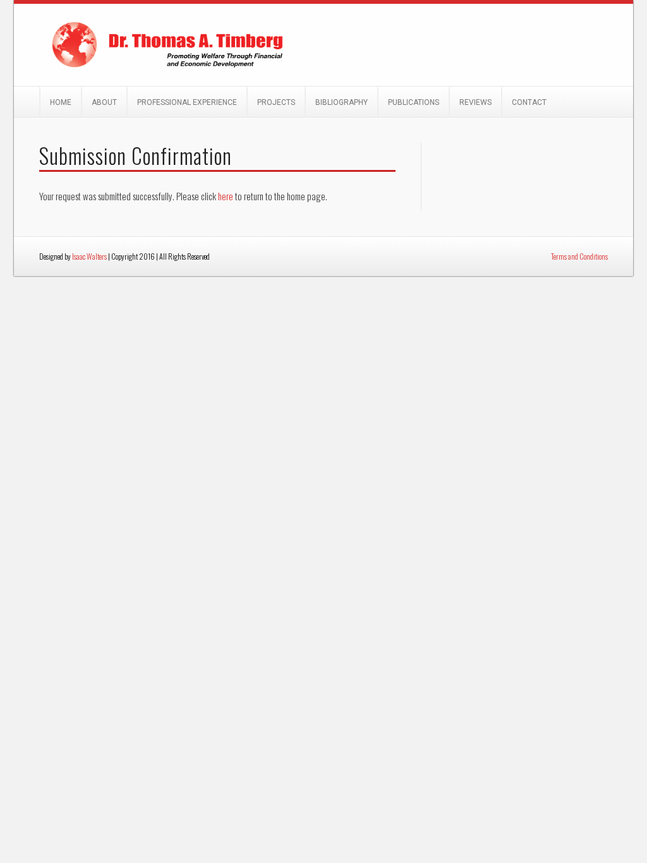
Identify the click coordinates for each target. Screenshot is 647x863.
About (104, 102)
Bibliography (341, 102)
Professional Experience (187, 102)
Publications (413, 102)
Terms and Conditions (579, 256)
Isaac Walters (89, 256)
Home (60, 102)
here (225, 196)
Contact (529, 102)
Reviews (475, 102)
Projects (276, 102)
